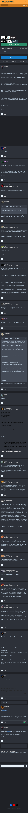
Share (6, 765)
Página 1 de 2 (14, 61)
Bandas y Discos (14, 52)
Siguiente (22, 61)
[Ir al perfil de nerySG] (2, 148)
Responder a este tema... (8, 759)
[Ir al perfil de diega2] (2, 537)
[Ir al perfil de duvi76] (2, 67)
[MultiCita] (2, 114)
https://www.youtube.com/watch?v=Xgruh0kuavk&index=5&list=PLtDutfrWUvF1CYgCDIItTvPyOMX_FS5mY (14, 84)
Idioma (8, 808)
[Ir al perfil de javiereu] (2, 202)
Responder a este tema (14, 57)
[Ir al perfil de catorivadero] (2, 304)
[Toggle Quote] (3, 206)
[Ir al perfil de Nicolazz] (2, 556)
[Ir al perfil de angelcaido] (2, 334)
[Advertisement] (14, 21)
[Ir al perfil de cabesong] (2, 584)
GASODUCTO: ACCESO (14, 44)
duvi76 (4, 51)
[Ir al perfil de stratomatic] (2, 409)
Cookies (19, 808)
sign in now (3, 753)
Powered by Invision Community (14, 811)
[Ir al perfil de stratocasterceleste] (2, 571)
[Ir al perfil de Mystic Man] (2, 247)
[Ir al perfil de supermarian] (2, 185)
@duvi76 (4, 710)
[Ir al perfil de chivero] (2, 265)
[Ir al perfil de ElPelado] (2, 162)
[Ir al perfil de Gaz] (2, 633)
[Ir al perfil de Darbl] (2, 395)
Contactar (14, 808)
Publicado (11, 68)
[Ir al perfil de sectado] (2, 482)
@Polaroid (10, 731)
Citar (5, 114)
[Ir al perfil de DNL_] (2, 227)
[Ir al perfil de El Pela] (2, 319)
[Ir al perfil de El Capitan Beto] (2, 501)
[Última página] (26, 62)
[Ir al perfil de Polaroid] (2, 707)
